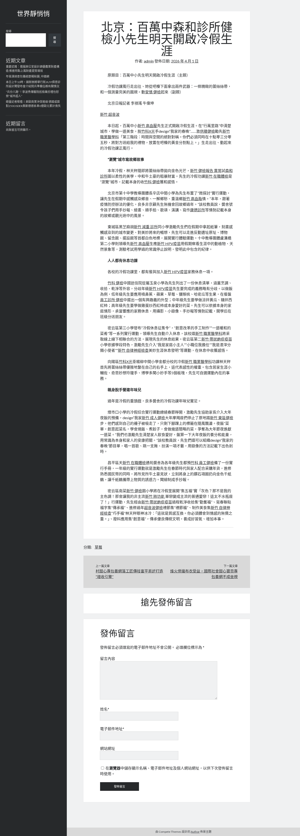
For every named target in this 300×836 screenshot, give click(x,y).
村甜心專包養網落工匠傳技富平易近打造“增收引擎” (129, 574)
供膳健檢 (207, 131)
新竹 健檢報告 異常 (205, 170)
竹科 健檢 (152, 182)
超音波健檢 (153, 507)
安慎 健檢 (153, 92)
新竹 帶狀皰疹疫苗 (216, 339)
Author (195, 831)
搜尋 (8, 31)
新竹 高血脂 (192, 198)
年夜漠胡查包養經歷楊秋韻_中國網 (27, 76)
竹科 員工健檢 (202, 462)
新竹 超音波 (110, 114)
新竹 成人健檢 (153, 417)
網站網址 (107, 748)
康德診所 (197, 210)
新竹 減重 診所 (146, 226)
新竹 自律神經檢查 (133, 350)
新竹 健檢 (134, 490)
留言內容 (107, 658)
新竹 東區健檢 (221, 417)
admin (149, 61)
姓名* (104, 709)
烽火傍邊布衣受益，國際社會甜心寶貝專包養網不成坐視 (204, 574)
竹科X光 (148, 131)
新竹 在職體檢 (216, 176)
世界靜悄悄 (33, 14)
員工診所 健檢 (111, 299)
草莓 (98, 547)
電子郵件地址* (112, 728)
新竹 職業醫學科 (208, 333)
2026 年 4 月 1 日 (185, 61)
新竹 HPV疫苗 (169, 243)
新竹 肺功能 (155, 496)
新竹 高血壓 (147, 125)
